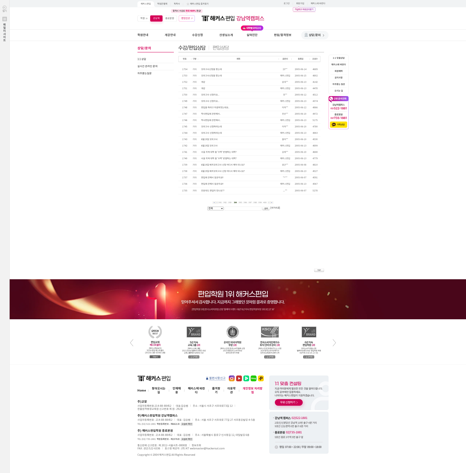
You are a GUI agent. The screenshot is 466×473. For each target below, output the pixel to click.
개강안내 (170, 35)
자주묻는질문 (144, 73)
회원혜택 (339, 71)
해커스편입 (146, 4)
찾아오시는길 (158, 390)
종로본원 (169, 18)
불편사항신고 (217, 378)
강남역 (156, 18)
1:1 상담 (141, 59)
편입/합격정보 (282, 35)
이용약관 (231, 390)
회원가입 (300, 3)
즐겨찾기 (216, 390)
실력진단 (252, 35)
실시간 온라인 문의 (147, 66)
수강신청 (197, 35)
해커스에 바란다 (318, 3)
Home (141, 390)
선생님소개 (226, 35)
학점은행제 (162, 4)
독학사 (177, 4)
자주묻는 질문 (338, 84)
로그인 (287, 3)
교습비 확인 (186, 424)
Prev (131, 342)
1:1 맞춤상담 (339, 58)
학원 (142, 18)
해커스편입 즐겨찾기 (199, 4)
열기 (4, 26)
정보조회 (196, 445)
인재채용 (177, 390)
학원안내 (142, 35)
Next (334, 342)
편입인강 (185, 18)
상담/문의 (315, 35)
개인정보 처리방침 (252, 390)
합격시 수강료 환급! (187, 11)
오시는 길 (338, 91)
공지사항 (339, 77)
